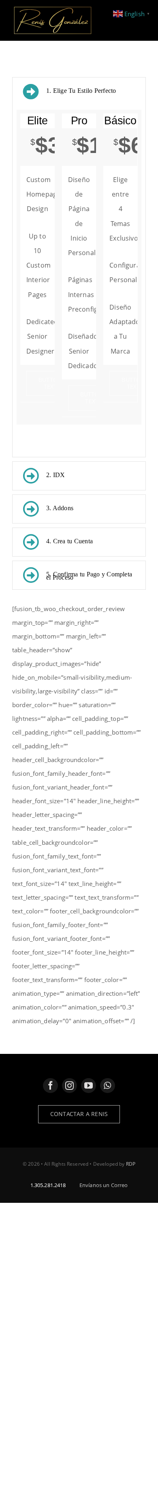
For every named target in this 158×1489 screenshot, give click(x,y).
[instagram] (69, 1085)
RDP (130, 1163)
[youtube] (88, 1085)
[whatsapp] (107, 1085)
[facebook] (50, 1085)
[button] (79, 91)
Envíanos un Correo (103, 1185)
